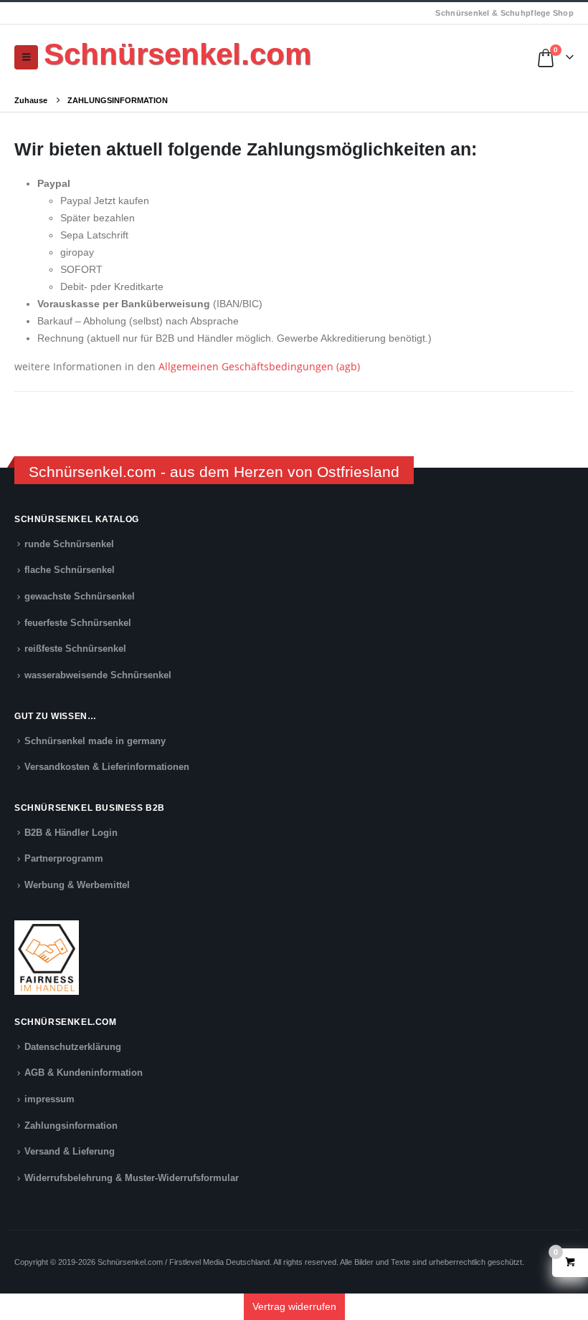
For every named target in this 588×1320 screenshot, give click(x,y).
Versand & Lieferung (69, 1152)
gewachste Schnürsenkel (79, 597)
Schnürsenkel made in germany (95, 741)
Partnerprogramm (63, 859)
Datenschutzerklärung (72, 1047)
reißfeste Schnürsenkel (75, 649)
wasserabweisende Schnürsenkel (97, 675)
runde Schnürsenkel (69, 544)
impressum (49, 1099)
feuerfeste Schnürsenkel (77, 623)
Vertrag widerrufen (294, 1306)
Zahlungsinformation (71, 1126)
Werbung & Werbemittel (77, 885)
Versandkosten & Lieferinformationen (106, 767)
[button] (26, 57)
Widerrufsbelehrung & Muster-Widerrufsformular (131, 1178)
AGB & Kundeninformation (83, 1073)
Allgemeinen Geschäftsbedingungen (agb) (259, 366)
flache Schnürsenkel (69, 570)
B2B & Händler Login (71, 833)
